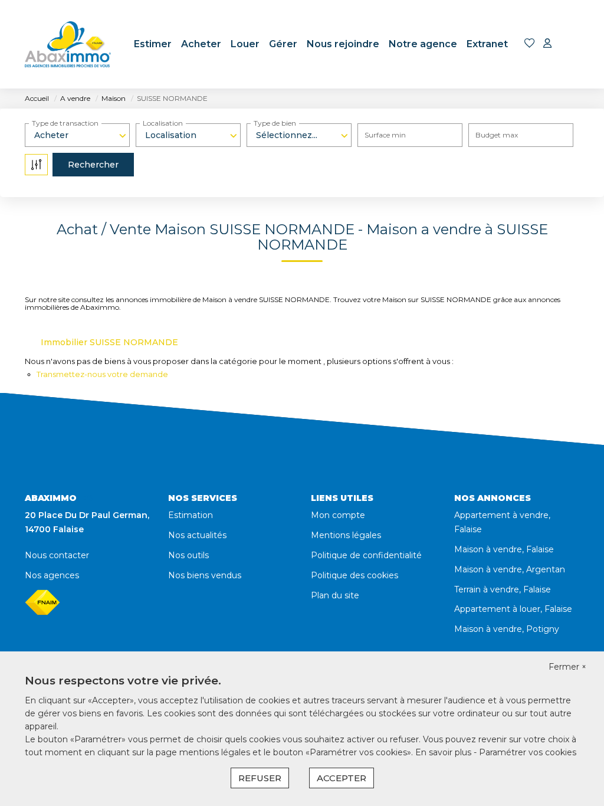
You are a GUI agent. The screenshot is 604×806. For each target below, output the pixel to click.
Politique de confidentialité (366, 555)
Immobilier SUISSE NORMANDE (109, 342)
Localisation (163, 123)
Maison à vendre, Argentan (509, 569)
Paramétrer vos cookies (527, 752)
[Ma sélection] (529, 44)
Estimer (153, 44)
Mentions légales (346, 535)
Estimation (190, 515)
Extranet (487, 44)
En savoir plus (444, 752)
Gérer (283, 44)
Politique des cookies (354, 575)
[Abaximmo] (68, 44)
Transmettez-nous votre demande (102, 374)
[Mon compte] (547, 44)
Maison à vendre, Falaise (504, 549)
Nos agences (52, 575)
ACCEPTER (341, 778)
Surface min (385, 134)
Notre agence (423, 44)
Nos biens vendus (204, 575)
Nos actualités (197, 535)
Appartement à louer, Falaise (513, 609)
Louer (245, 44)
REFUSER (259, 778)
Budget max (496, 134)
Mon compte (338, 515)
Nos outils (188, 555)
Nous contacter (57, 555)
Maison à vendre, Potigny (506, 629)
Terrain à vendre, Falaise (502, 589)
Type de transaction (65, 123)
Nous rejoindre (343, 44)
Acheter (201, 44)
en (571, 44)
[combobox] (77, 135)
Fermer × (567, 666)
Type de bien (275, 123)
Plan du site (335, 595)
